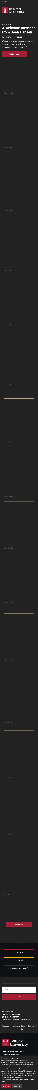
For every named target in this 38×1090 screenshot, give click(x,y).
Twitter (32, 934)
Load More (19, 925)
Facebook (6, 934)
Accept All (6, 1086)
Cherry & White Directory (12, 1051)
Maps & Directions (11, 1055)
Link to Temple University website (15, 1043)
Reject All (17, 1086)
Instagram (15, 934)
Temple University (5, 2)
